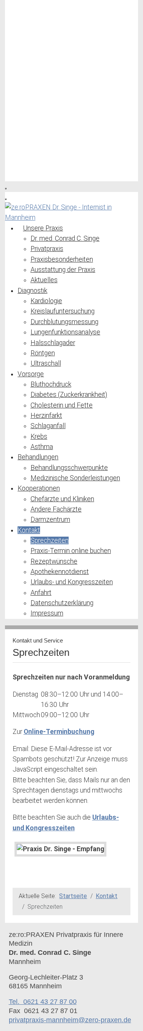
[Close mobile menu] (5, 199)
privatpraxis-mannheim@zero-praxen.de (70, 1020)
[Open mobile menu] (5, 188)
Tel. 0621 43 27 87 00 (43, 1001)
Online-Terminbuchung (59, 731)
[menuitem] (40, 228)
